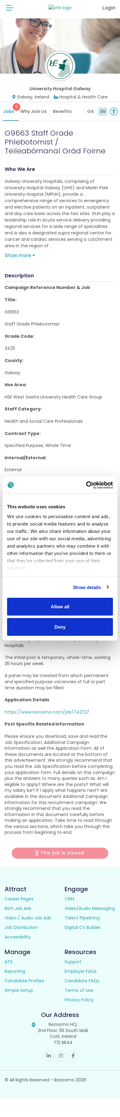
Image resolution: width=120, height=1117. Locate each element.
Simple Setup (19, 990)
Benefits (62, 111)
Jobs (10, 109)
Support (73, 962)
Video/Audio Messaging (90, 908)
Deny (60, 626)
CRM (69, 899)
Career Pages (19, 899)
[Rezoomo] (60, 8)
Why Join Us (33, 111)
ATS (9, 962)
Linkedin (48, 1055)
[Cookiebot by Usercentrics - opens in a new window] (86, 485)
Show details (87, 587)
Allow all (60, 606)
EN (103, 111)
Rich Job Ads (18, 908)
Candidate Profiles (24, 981)
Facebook (73, 1055)
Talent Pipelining (82, 918)
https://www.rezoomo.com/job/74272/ (47, 712)
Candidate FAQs (82, 981)
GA (90, 111)
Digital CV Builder (83, 927)
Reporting (15, 971)
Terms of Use (79, 990)
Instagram (60, 1055)
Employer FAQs (81, 971)
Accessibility (18, 937)
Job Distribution (21, 927)
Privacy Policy (79, 1000)
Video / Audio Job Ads (28, 918)
